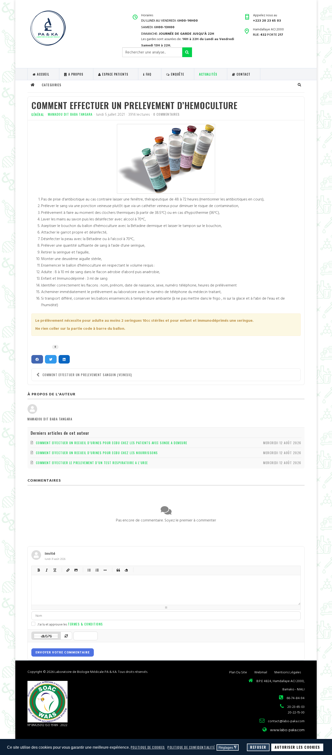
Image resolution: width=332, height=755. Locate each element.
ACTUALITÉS (208, 74)
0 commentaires (166, 114)
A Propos (75, 74)
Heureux (139, 570)
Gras (38, 570)
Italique (46, 570)
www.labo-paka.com (287, 730)
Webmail (260, 672)
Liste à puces (89, 570)
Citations (118, 570)
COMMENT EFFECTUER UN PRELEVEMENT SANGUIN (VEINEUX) (87, 374)
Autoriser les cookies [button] (297, 747)
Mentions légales (287, 672)
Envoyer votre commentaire (62, 652)
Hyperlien (67, 570)
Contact (243, 74)
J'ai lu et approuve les (70, 624)
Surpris (155, 570)
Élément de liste (105, 570)
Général (37, 114)
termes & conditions (85, 624)
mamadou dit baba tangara (70, 114)
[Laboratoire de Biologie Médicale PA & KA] (47, 28)
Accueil (43, 74)
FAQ (148, 74)
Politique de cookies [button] (148, 747)
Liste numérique (97, 570)
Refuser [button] (258, 747)
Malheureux (171, 570)
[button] (300, 84)
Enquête (177, 74)
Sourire (147, 570)
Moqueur (163, 570)
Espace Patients (115, 74)
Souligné (54, 570)
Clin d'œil (179, 570)
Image (76, 570)
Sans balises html (126, 570)
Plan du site (238, 672)
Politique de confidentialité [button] (191, 747)
